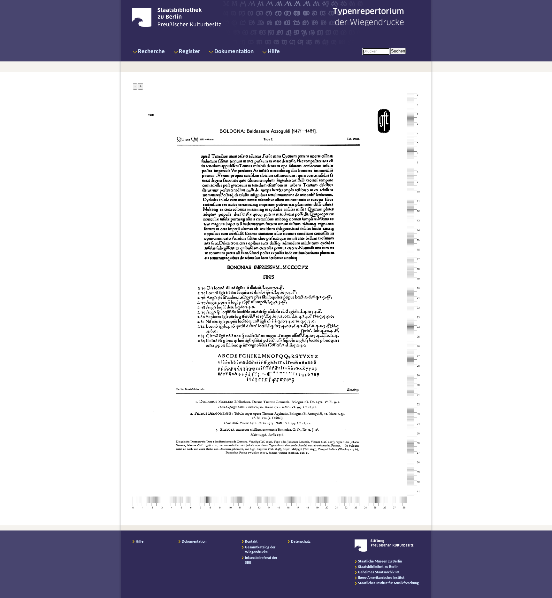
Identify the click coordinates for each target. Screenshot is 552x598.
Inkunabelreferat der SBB (261, 560)
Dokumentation (234, 52)
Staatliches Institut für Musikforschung (388, 583)
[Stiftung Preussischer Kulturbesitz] (384, 551)
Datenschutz (300, 542)
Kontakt (251, 542)
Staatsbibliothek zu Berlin (378, 567)
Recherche (151, 52)
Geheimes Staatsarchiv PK (379, 572)
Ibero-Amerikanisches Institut (381, 578)
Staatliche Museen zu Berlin (380, 561)
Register (189, 52)
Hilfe (274, 52)
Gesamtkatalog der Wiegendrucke (260, 550)
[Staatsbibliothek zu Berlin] (176, 26)
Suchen (398, 51)
